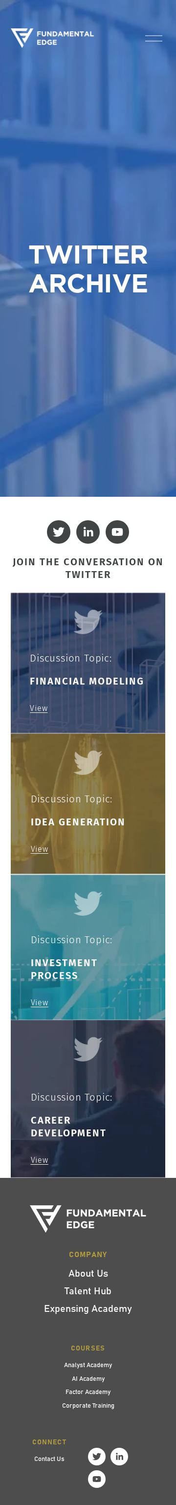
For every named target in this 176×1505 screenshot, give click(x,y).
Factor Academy (88, 1391)
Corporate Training (88, 1405)
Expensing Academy (88, 1308)
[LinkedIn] (88, 532)
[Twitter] (58, 532)
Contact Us (49, 1458)
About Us (88, 1273)
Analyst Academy (88, 1365)
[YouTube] (117, 532)
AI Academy (88, 1378)
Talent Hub (88, 1290)
